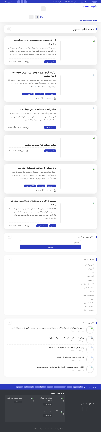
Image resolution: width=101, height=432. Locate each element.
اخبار (52, 226)
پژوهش (41, 186)
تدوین (92, 291)
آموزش (91, 268)
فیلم (92, 299)
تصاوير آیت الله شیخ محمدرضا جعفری (40, 145)
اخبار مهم (39, 94)
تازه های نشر (89, 287)
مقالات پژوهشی (88, 306)
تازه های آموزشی (87, 284)
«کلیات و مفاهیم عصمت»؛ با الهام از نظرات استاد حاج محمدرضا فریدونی (60, 367)
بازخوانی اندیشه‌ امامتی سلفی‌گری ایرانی (70, 357)
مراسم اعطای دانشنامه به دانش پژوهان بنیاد (38, 109)
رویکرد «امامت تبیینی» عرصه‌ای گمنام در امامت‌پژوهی (66, 338)
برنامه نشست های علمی (14, 398)
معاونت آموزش (47, 411)
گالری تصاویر (50, 62)
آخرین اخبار (50, 94)
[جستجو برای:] (50, 242)
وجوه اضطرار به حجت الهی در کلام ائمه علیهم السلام (66, 347)
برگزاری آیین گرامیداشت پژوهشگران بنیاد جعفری (36, 168)
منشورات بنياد (89, 310)
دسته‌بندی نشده (88, 295)
